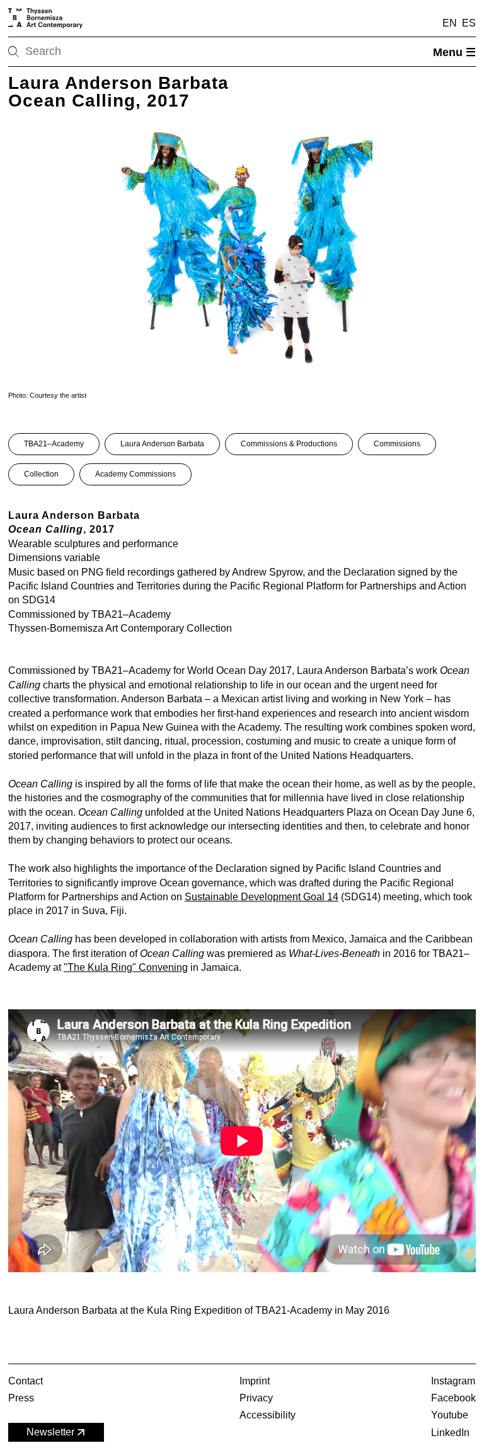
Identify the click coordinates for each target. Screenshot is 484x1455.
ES (469, 23)
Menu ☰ (454, 52)
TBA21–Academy (54, 443)
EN (449, 23)
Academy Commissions (135, 474)
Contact (25, 1381)
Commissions (397, 443)
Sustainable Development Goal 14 (261, 896)
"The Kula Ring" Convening (126, 967)
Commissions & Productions (289, 443)
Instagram (453, 1381)
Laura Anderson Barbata (162, 443)
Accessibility (267, 1415)
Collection (41, 474)
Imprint (254, 1381)
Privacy (256, 1398)
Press (21, 1398)
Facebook (453, 1398)
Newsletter (50, 1432)
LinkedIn (450, 1432)
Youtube (449, 1415)
